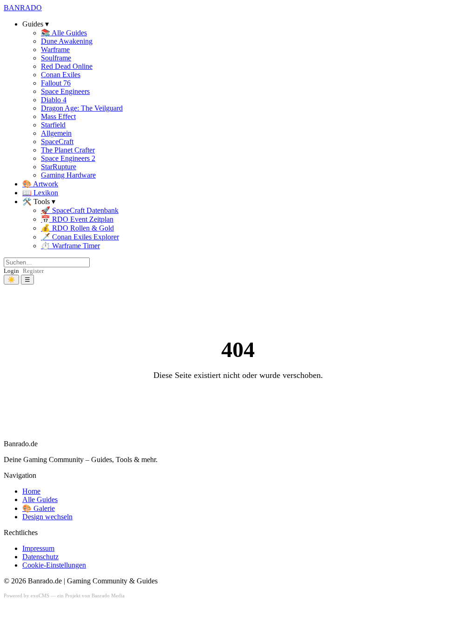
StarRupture (58, 167)
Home (31, 491)
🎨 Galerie (38, 508)
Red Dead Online (67, 66)
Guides (32, 24)
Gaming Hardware (68, 175)
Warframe (55, 49)
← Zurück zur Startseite (238, 398)
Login (11, 270)
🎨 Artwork (40, 184)
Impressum (38, 548)
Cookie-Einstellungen (54, 565)
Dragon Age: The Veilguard (82, 108)
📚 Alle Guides (64, 33)
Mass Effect (58, 116)
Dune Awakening (67, 41)
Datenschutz (40, 557)
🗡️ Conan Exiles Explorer (80, 237)
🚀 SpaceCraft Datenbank (80, 210)
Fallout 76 (56, 83)
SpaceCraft (57, 142)
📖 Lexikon (40, 193)
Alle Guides (40, 499)
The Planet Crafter (68, 150)
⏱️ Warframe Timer (70, 246)
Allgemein (56, 133)
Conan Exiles (60, 75)
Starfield (53, 125)
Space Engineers (65, 91)
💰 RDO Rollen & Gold (77, 228)
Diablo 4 (53, 100)
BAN (23, 8)
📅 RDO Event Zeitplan (77, 219)
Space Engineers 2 (68, 158)
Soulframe (56, 58)
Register (33, 270)
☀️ (11, 279)
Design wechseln (47, 517)
